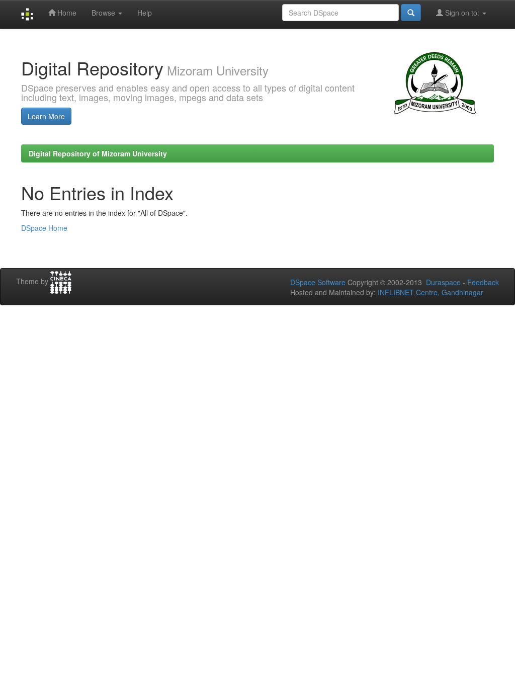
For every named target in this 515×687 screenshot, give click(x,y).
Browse (104, 13)
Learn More (46, 116)
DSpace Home (44, 228)
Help (144, 13)
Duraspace (443, 282)
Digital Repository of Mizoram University (98, 153)
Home (65, 13)
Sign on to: (462, 13)
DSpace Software (318, 282)
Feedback (483, 282)
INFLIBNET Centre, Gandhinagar (429, 292)
